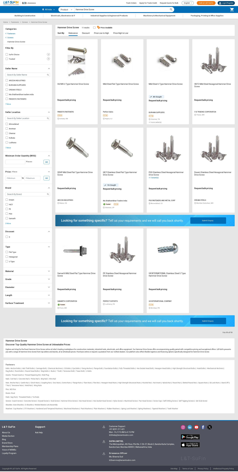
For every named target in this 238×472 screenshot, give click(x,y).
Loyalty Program (9, 453)
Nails (7, 379)
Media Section (8, 436)
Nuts (7, 383)
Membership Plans (10, 446)
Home (5, 22)
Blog (4, 439)
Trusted (12, 59)
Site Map (174, 469)
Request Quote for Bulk (169, 3)
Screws (25, 22)
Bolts (8, 368)
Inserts (8, 375)
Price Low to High (101, 33)
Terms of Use (187, 469)
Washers (9, 409)
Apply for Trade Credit (148, 3)
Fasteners (15, 22)
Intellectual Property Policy (223, 469)
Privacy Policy (203, 469)
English (187, 3)
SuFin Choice (14, 55)
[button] (226, 3)
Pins (7, 389)
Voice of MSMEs (9, 450)
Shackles (9, 405)
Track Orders (131, 3)
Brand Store (7, 443)
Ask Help (39, 432)
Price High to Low (120, 33)
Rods (8, 397)
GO (46, 162)
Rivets (8, 393)
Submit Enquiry (207, 221)
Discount (86, 33)
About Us (6, 432)
